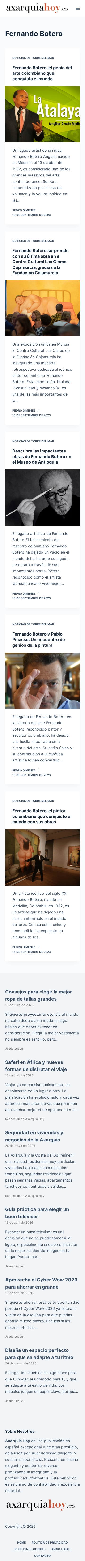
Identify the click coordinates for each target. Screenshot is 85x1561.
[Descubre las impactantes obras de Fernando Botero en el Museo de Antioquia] (42, 497)
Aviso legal (60, 1549)
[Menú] (78, 8)
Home (21, 1542)
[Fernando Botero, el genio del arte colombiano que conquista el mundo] (42, 114)
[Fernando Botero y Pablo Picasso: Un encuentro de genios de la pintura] (42, 681)
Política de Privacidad (50, 1542)
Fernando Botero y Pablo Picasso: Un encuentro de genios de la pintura (38, 640)
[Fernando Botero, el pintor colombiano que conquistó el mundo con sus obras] (42, 857)
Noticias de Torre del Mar (33, 58)
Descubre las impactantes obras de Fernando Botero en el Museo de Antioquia (41, 456)
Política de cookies (30, 1549)
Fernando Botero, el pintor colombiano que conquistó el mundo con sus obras (42, 816)
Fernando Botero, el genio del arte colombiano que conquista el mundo (42, 73)
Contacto (42, 1555)
